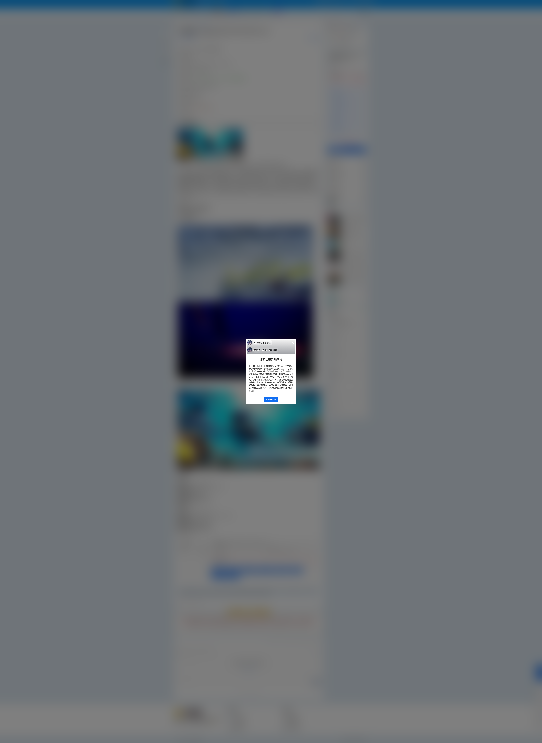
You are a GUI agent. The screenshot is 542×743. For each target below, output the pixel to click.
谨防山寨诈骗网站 (271, 359)
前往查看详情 (271, 399)
